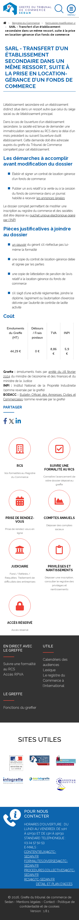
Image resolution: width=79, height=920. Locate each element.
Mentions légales (28, 902)
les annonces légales (50, 198)
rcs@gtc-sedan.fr (39, 879)
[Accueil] (4, 22)
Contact (49, 902)
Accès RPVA (13, 674)
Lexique (49, 670)
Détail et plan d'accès (54, 884)
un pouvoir (19, 244)
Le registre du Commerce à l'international (54, 680)
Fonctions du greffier (19, 708)
